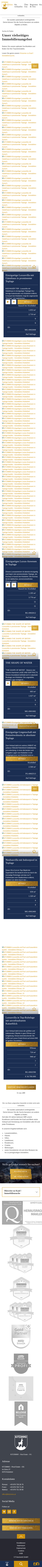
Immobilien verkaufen (21, 1528)
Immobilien (8, 4)
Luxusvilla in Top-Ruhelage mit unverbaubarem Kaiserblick (20, 1020)
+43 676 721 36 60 (16, 1489)
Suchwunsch (20, 1171)
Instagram (9, 1512)
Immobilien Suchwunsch (21, 1521)
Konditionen (21, 1543)
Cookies (21, 1551)
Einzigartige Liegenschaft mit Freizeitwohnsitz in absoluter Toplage (21, 735)
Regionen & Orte (34, 5)
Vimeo (4, 1512)
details (28, 302)
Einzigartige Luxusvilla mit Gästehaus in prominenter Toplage (20, 278)
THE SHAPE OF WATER (19, 662)
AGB (21, 1553)
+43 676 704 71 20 (16, 1487)
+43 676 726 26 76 (16, 1484)
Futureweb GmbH (21, 1557)
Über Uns (26, 5)
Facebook (14, 1512)
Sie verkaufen (21, 1177)
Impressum (21, 1545)
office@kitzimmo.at (9, 1494)
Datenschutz (21, 1548)
